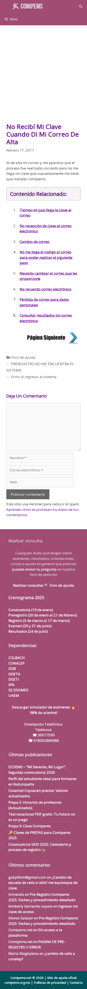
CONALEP (16, 663)
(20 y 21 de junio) (30, 625)
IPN (11, 684)
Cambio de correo (34, 241)
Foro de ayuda (23, 357)
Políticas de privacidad (50, 982)
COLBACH (16, 657)
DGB (12, 668)
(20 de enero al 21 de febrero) (42, 615)
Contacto (76, 982)
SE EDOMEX (18, 690)
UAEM (13, 695)
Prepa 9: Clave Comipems (29, 825)
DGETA (14, 674)
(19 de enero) (30, 609)
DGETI (13, 679)
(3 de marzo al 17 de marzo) (39, 620)
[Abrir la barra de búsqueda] (81, 6)
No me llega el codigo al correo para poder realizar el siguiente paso (46, 257)
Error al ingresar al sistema (34, 376)
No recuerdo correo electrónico (45, 289)
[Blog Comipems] (28, 6)
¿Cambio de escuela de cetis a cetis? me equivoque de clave (42, 882)
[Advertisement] (43, 76)
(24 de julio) (28, 631)
